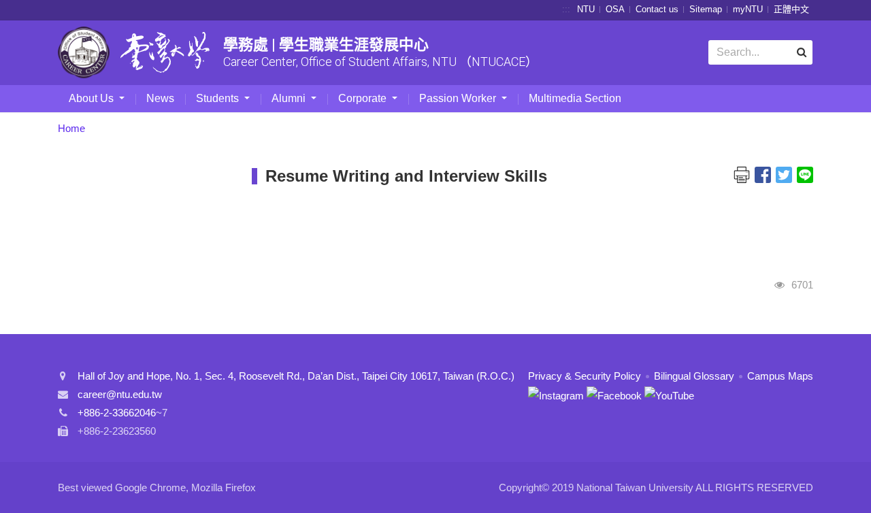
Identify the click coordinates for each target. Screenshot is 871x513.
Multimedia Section (575, 98)
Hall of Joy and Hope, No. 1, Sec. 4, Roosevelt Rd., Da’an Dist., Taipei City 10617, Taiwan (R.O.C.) (296, 376)
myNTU (748, 9)
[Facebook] (614, 394)
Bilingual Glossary (694, 376)
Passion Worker (459, 98)
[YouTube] (669, 394)
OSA (615, 9)
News (160, 98)
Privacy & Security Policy (584, 376)
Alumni (290, 98)
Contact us (657, 9)
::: (566, 9)
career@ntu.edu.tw (120, 394)
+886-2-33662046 (117, 412)
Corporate (363, 98)
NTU (586, 9)
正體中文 (791, 9)
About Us (92, 98)
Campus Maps (780, 376)
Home (71, 128)
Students (219, 98)
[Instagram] (556, 394)
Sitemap (705, 9)
